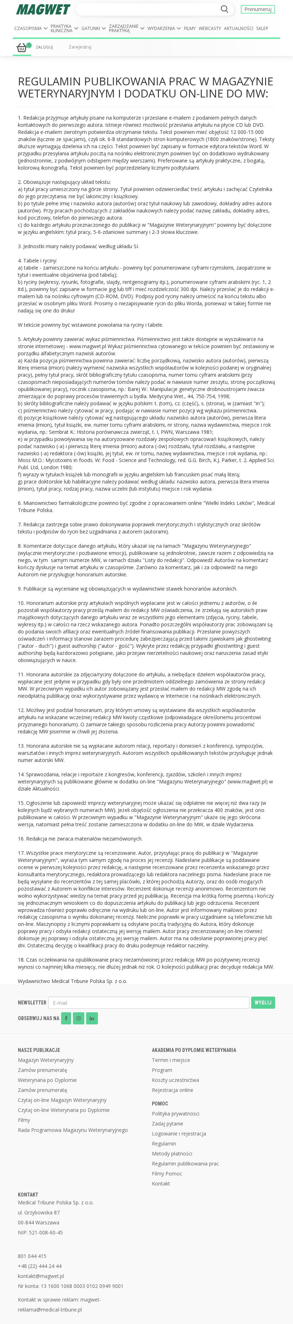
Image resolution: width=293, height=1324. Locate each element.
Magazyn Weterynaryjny (46, 1060)
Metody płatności (172, 1153)
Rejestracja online (172, 1090)
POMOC (160, 1104)
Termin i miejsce (171, 1060)
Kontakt (161, 1183)
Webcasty (210, 28)
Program (162, 1070)
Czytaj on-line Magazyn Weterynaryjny (62, 1100)
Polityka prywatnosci (175, 1113)
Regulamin (164, 1143)
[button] (31, 29)
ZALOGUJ (44, 47)
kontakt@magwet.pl (41, 1276)
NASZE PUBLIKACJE (39, 1050)
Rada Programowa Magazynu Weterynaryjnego (73, 1130)
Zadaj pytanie (167, 1123)
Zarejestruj (80, 47)
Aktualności (238, 28)
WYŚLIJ (263, 1002)
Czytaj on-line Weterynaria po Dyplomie (64, 1110)
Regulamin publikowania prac (185, 1163)
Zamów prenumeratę (42, 1070)
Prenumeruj (258, 9)
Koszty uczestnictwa (175, 1080)
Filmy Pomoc (167, 1173)
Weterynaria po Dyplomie (47, 1080)
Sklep (262, 28)
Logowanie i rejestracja (179, 1133)
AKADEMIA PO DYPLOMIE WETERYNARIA (194, 1050)
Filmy (190, 28)
